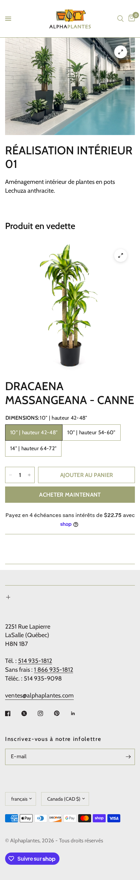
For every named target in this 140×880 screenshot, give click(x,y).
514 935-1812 (35, 661)
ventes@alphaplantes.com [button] (39, 695)
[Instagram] (45, 713)
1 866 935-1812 (53, 669)
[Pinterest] (61, 713)
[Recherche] (120, 18)
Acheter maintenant (70, 494)
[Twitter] (28, 713)
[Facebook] (12, 713)
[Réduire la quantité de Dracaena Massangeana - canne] (10, 475)
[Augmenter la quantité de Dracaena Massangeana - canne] (29, 475)
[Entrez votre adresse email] (128, 757)
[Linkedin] (77, 713)
